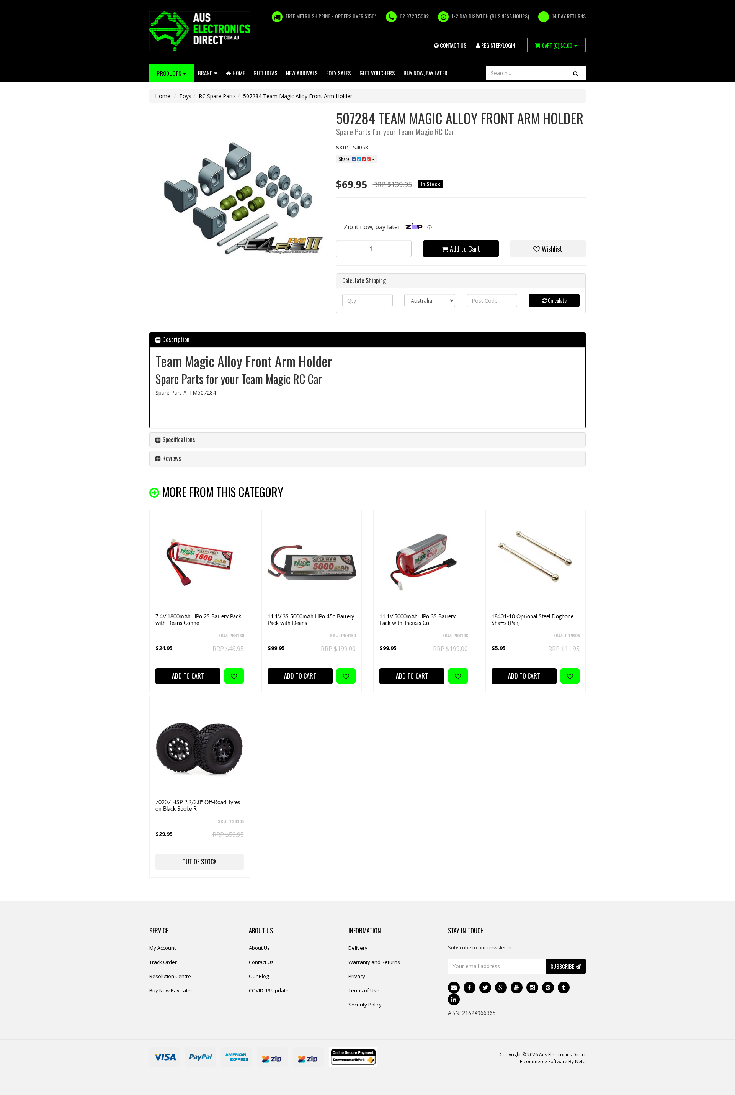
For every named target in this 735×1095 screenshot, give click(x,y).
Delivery (358, 947)
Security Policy (365, 1004)
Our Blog (259, 976)
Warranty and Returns (374, 962)
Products (170, 73)
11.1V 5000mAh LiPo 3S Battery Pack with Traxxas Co (417, 620)
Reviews (171, 458)
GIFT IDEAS (265, 73)
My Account (162, 947)
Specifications (178, 439)
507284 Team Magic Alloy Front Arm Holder (297, 96)
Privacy (356, 976)
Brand (206, 73)
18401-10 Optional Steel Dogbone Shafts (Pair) (532, 620)
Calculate (557, 300)
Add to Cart (464, 249)
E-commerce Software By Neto (553, 1061)
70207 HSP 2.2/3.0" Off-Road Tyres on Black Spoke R (197, 806)
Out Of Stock (199, 861)
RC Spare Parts (217, 96)
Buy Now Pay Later (171, 990)
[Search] (575, 73)
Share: (345, 159)
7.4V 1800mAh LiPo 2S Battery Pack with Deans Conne (198, 620)
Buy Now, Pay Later (425, 73)
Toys (185, 96)
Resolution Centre (170, 976)
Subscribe (562, 966)
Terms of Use (363, 990)
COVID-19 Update (269, 990)
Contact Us (261, 962)
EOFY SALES (338, 73)
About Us (259, 947)
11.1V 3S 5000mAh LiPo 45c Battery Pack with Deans (311, 620)
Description (175, 339)
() (557, 45)
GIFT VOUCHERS (377, 73)
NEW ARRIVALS (302, 73)
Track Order (163, 962)
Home (238, 73)
